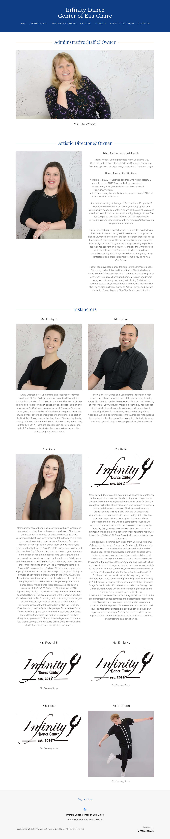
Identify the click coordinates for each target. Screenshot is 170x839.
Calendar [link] (85, 23)
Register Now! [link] (85, 799)
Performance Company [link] (64, 23)
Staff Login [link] (144, 23)
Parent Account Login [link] (122, 23)
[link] (85, 16)
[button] (38, 23)
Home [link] (23, 23)
